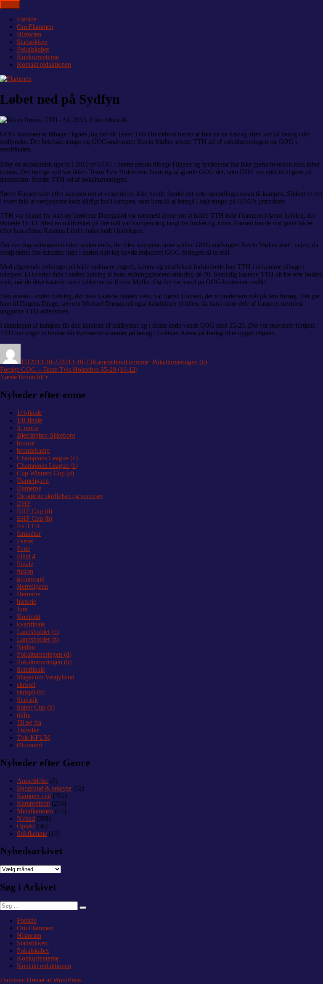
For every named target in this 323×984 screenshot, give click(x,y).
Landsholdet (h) (38, 639)
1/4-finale (29, 412)
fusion (25, 571)
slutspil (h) (31, 692)
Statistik (27, 699)
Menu (10, 4)
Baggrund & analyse (44, 788)
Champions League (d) (47, 458)
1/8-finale (29, 420)
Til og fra (29, 722)
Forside (27, 19)
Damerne (29, 488)
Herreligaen (32, 586)
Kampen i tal (34, 795)
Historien (29, 34)
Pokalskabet (33, 49)
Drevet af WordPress (54, 980)
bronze (26, 442)
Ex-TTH (28, 526)
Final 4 (26, 556)
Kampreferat (108, 361)
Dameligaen (33, 480)
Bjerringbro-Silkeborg (46, 435)
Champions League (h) (47, 465)
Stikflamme (32, 833)
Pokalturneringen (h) (179, 361)
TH (25, 361)
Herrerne (137, 361)
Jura (22, 609)
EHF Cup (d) (34, 510)
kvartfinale (31, 624)
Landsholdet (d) (38, 631)
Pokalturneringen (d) (44, 654)
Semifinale (31, 669)
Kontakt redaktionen (44, 64)
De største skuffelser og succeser (60, 495)
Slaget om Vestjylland (45, 677)
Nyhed (26, 818)
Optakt (26, 826)
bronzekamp (33, 450)
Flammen (12, 980)
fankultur (29, 533)
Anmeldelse (32, 780)
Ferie (23, 548)
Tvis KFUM (33, 737)
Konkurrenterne (38, 56)
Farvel (25, 541)
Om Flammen (35, 26)
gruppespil (31, 578)
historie (26, 601)
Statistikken (32, 41)
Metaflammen (35, 810)
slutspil (26, 684)
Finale (25, 563)
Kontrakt (28, 616)
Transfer (28, 729)
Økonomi (29, 745)
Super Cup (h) (36, 707)
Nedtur (26, 646)
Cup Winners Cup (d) (45, 473)
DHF (24, 503)
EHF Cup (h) (34, 518)
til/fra (24, 714)
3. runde (28, 427)
